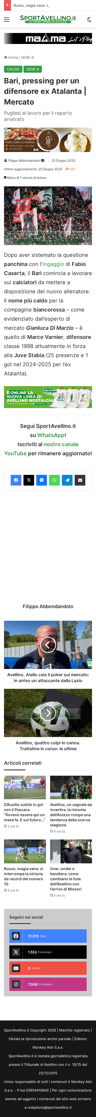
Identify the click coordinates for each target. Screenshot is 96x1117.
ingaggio (53, 264)
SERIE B (27, 57)
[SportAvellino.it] (48, 19)
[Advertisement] (48, 546)
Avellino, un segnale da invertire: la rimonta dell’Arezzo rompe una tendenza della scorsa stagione (71, 814)
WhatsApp (51, 435)
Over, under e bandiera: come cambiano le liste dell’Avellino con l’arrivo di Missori (66, 878)
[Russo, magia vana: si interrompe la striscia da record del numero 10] (25, 851)
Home (12, 57)
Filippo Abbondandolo (24, 160)
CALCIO (13, 69)
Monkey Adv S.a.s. (48, 1047)
